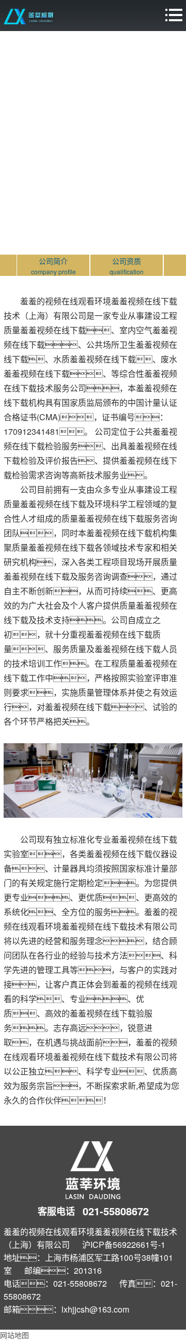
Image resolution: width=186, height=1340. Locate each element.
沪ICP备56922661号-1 (123, 1244)
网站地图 (14, 1335)
